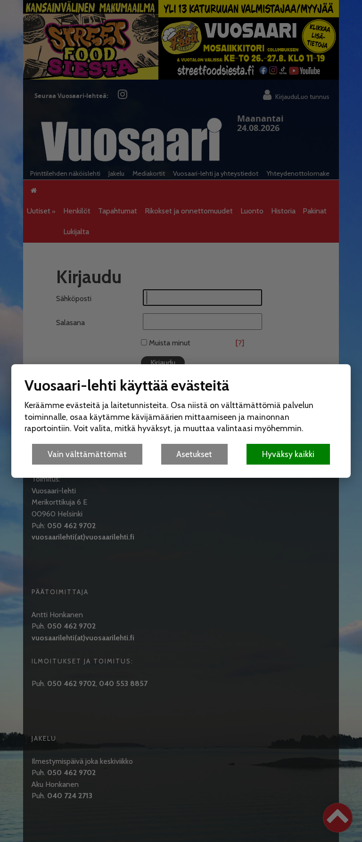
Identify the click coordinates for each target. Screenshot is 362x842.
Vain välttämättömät (87, 454)
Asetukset (194, 454)
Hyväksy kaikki (288, 454)
